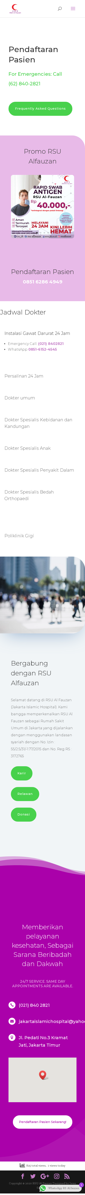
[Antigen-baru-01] (42, 237)
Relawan (25, 794)
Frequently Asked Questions (40, 109)
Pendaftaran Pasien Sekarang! (42, 1122)
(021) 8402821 (51, 344)
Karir (21, 773)
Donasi (23, 814)
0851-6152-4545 (42, 349)
